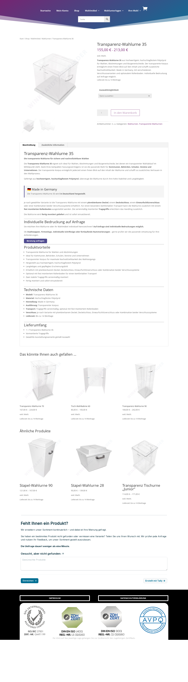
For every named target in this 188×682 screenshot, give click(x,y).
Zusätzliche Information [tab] (53, 145)
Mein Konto (62, 11)
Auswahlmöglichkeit (109, 90)
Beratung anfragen (35, 241)
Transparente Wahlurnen (150, 124)
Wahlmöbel (91, 11)
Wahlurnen (46, 38)
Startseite (45, 11)
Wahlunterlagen (112, 11)
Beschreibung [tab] (29, 145)
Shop (76, 11)
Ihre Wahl (133, 11)
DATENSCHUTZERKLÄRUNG (133, 598)
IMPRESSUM (55, 598)
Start (22, 38)
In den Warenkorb (125, 113)
